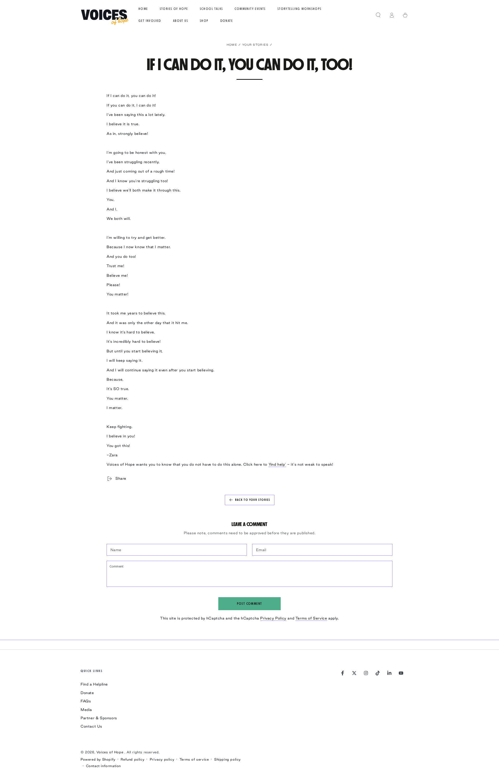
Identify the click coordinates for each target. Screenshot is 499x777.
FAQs (86, 701)
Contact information (103, 766)
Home (232, 44)
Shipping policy (227, 759)
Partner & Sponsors (99, 718)
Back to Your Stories (253, 499)
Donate (87, 693)
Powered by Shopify (98, 759)
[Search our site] (378, 15)
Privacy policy (162, 759)
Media (86, 710)
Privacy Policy (273, 618)
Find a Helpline (94, 684)
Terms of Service (311, 618)
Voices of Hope (110, 752)
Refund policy (132, 759)
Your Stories (255, 44)
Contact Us (91, 726)
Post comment (249, 603)
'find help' (277, 464)
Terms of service (194, 759)
